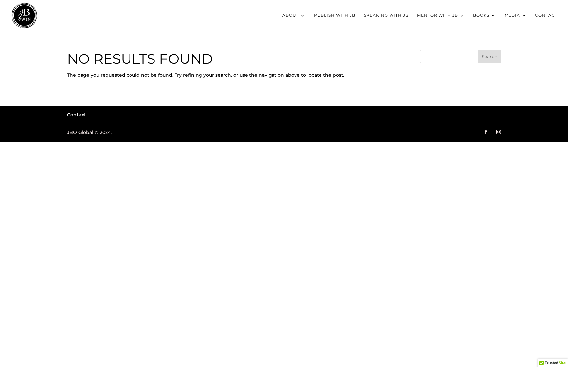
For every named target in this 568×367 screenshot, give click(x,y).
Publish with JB (334, 15)
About (290, 15)
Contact (546, 15)
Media (512, 15)
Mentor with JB (437, 15)
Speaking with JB (386, 15)
